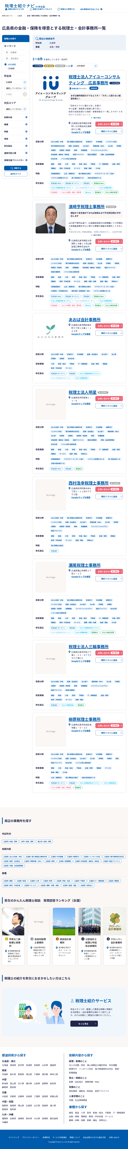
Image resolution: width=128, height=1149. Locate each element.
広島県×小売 (34, 881)
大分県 (37, 1118)
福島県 (53, 1065)
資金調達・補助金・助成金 (81, 1090)
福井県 (29, 1083)
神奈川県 (54, 1074)
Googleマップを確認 (80, 132)
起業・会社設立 (76, 1081)
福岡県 (5, 1118)
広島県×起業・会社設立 (12, 861)
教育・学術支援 (96, 1116)
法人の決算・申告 (77, 1065)
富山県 (13, 1083)
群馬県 (21, 1074)
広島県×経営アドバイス (111, 861)
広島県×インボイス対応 (92, 856)
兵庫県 (21, 1096)
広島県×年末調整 (57, 856)
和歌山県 (54, 1096)
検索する (17, 168)
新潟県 (5, 1083)
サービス (109, 1116)
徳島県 (45, 1105)
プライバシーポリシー (31, 1137)
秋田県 (37, 1065)
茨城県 (5, 1074)
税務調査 (73, 1072)
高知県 (13, 1109)
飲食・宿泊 (98, 1112)
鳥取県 (5, 1105)
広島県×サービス (30, 885)
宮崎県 (45, 1118)
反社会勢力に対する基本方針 (94, 1137)
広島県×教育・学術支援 (12, 885)
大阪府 (5, 1096)
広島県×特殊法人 (87, 885)
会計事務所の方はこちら (90, 9)
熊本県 (29, 1118)
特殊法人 (103, 1120)
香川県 (53, 1105)
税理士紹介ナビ (7, 16)
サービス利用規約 (60, 1137)
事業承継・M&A (92, 1081)
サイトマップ (14, 1137)
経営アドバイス (102, 1090)
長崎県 (21, 1118)
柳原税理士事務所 (85, 719)
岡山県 (21, 1105)
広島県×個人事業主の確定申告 (36, 856)
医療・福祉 (92, 1120)
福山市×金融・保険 (44, 841)
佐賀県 (13, 1118)
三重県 (37, 1096)
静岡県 (5, 1087)
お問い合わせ (114, 1137)
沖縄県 (5, 1122)
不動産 (108, 1112)
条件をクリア (15, 174)
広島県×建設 (8, 881)
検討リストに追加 (109, 131)
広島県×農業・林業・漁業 (50, 885)
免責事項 (46, 1137)
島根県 (13, 1105)
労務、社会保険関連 (78, 1100)
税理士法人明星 (83, 392)
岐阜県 (53, 1083)
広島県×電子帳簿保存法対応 (114, 856)
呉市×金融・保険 (27, 841)
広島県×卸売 (47, 881)
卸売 (89, 1112)
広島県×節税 (50, 861)
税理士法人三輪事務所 (89, 646)
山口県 (37, 1105)
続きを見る (97, 118)
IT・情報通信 (119, 1112)
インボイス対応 (86, 1068)
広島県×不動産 (79, 881)
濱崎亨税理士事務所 (87, 206)
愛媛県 (5, 1109)
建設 (71, 1112)
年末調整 (113, 1065)
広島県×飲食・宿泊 (63, 881)
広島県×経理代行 (73, 856)
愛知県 (13, 1087)
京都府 (13, 1096)
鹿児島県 (54, 1118)
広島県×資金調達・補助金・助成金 (87, 861)
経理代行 (73, 1068)
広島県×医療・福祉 (69, 885)
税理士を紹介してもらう (42, 9)
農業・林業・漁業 (77, 1120)
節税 (117, 1068)
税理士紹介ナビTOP (16, 9)
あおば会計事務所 (85, 319)
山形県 (45, 1065)
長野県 (45, 1083)
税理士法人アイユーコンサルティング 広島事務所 (94, 79)
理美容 (84, 1116)
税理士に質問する (68, 9)
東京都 (45, 1074)
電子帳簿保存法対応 (104, 1068)
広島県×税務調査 (65, 861)
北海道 (5, 1065)
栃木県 (13, 1074)
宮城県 (29, 1065)
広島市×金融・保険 (10, 841)
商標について (75, 1137)
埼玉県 (29, 1074)
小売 (83, 1112)
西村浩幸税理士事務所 (89, 483)
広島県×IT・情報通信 (96, 881)
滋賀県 (45, 1096)
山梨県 (37, 1083)
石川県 (21, 1083)
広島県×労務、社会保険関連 (13, 866)
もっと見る (83, 1023)
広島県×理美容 (113, 881)
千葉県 (37, 1074)
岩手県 (21, 1065)
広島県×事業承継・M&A (32, 861)
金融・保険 (74, 1116)
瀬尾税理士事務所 (85, 565)
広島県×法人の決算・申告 (13, 856)
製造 (77, 1112)
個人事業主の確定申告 (97, 1065)
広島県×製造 (21, 881)
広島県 (20, 16)
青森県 (13, 1065)
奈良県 (29, 1096)
